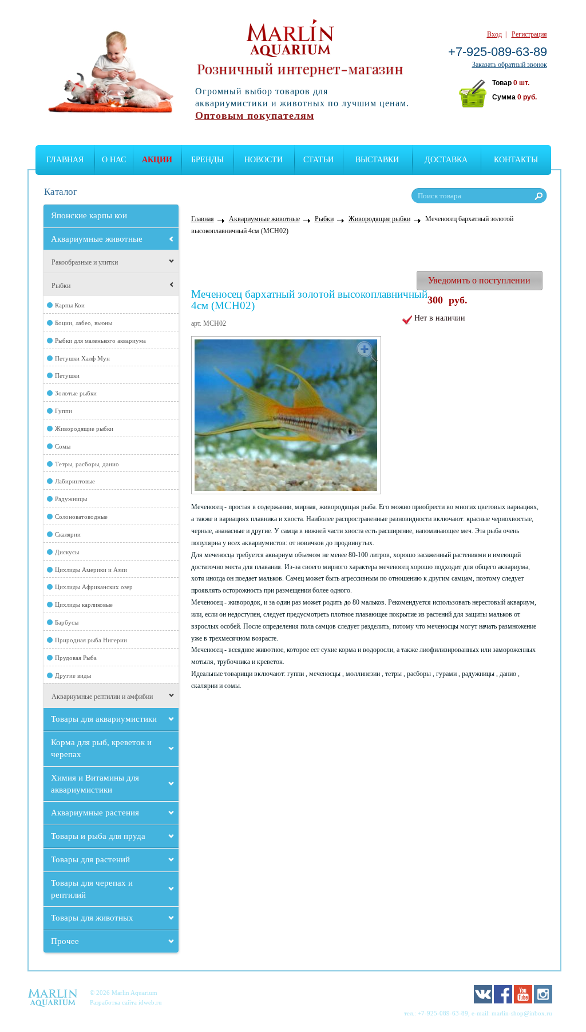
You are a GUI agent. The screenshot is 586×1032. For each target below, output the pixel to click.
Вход (494, 34)
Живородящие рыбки (84, 428)
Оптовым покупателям (254, 115)
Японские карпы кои (89, 215)
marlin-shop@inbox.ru (522, 1013)
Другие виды (73, 675)
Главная (65, 159)
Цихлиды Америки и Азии (91, 569)
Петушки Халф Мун (82, 358)
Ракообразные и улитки (85, 262)
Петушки (67, 375)
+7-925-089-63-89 (497, 52)
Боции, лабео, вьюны (83, 322)
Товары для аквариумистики (104, 718)
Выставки (377, 159)
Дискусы (67, 552)
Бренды (207, 159)
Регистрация (529, 34)
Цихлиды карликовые (84, 604)
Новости (263, 159)
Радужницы (71, 498)
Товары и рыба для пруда (98, 836)
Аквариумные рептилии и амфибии (102, 697)
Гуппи (63, 410)
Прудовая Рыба (76, 657)
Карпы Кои (70, 305)
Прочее (65, 941)
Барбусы (66, 622)
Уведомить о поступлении (479, 280)
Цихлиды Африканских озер (94, 586)
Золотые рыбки (76, 393)
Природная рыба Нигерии (91, 640)
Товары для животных (92, 917)
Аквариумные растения (95, 812)
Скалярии (68, 534)
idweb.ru (150, 1002)
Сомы (62, 446)
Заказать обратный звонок (509, 65)
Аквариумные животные (96, 238)
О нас (114, 159)
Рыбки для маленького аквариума (100, 340)
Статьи (318, 159)
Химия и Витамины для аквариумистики (95, 783)
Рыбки (61, 286)
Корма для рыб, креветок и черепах (101, 748)
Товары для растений (90, 859)
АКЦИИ (157, 159)
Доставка (446, 159)
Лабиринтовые (75, 481)
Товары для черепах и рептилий (92, 888)
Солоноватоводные (81, 516)
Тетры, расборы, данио (87, 464)
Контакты (516, 159)
